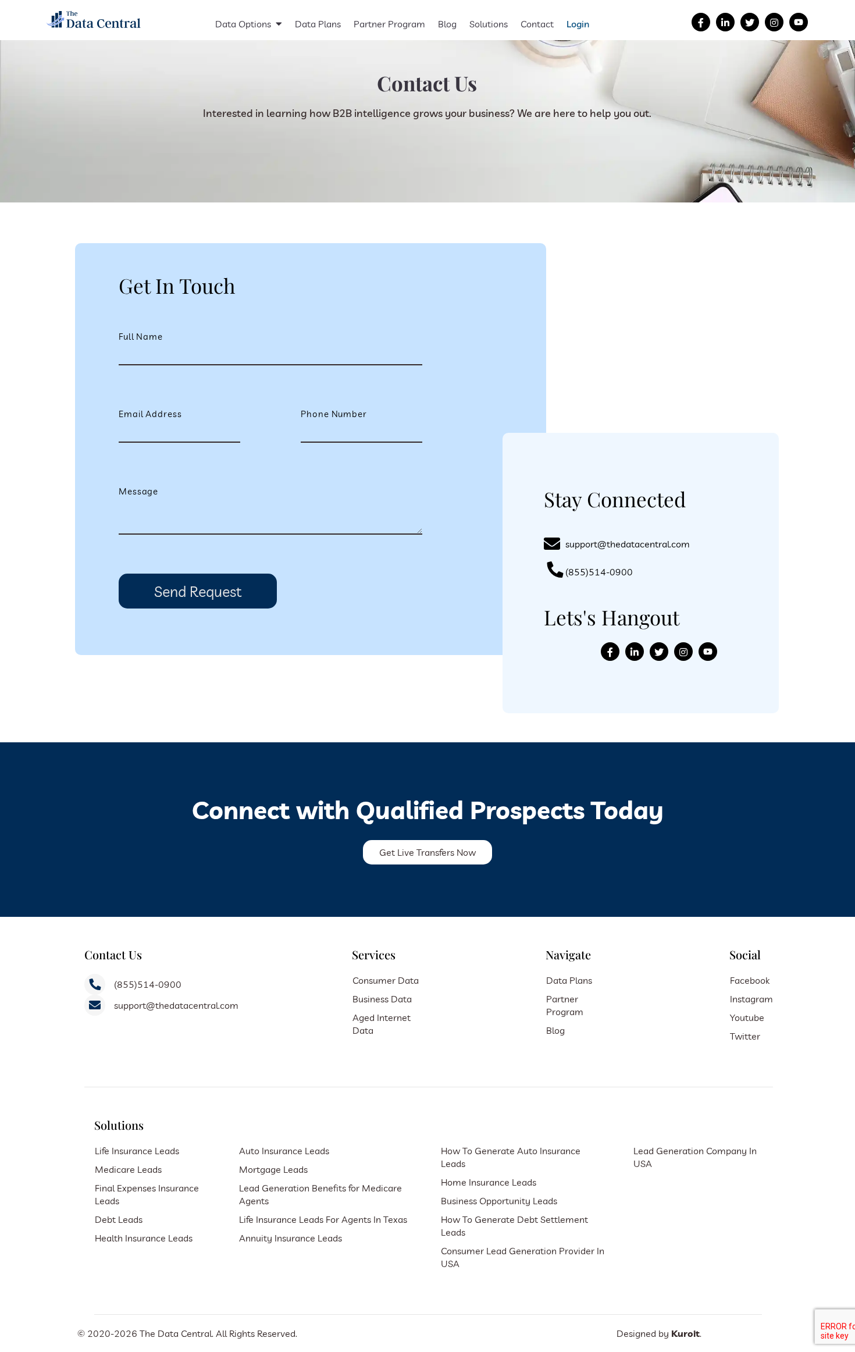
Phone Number (334, 413)
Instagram (751, 999)
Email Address (150, 413)
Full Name (141, 336)
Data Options (243, 24)
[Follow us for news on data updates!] (725, 22)
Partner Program (389, 24)
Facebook (750, 980)
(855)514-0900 (599, 572)
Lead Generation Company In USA (695, 1157)
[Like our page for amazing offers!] (701, 22)
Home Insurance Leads (488, 1182)
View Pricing (488, 161)
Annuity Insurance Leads (290, 1238)
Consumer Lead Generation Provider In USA (522, 1257)
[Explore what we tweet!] (749, 22)
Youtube (747, 1017)
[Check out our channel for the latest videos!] (798, 22)
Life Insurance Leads (137, 1151)
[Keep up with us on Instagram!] (774, 22)
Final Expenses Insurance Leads (147, 1194)
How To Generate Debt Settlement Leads (514, 1226)
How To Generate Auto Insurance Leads (510, 1157)
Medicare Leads (128, 1169)
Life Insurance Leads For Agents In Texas (323, 1219)
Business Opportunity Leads (499, 1201)
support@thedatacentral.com (627, 544)
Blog (447, 24)
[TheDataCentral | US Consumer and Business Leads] (94, 29)
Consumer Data (385, 980)
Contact (537, 24)
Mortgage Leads (273, 1169)
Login (578, 24)
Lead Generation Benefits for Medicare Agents (320, 1194)
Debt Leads (118, 1219)
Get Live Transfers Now (427, 852)
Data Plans (318, 24)
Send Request (197, 591)
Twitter (745, 1036)
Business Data (382, 999)
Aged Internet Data (381, 1024)
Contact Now (365, 161)
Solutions (488, 24)
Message (138, 491)
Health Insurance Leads (144, 1238)
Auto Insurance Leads (284, 1151)
